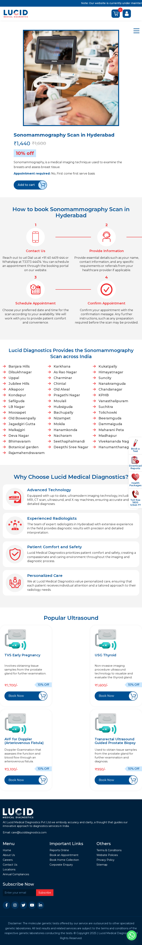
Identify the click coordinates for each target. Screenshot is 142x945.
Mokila (59, 424)
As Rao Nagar (65, 372)
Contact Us (10, 864)
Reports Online (59, 850)
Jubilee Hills (19, 384)
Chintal (60, 384)
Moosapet (17, 412)
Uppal (14, 378)
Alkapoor (16, 389)
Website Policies (107, 855)
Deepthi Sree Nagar (71, 447)
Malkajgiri (17, 430)
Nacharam (63, 436)
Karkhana (62, 366)
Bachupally (63, 412)
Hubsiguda (63, 407)
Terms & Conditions (109, 850)
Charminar (63, 378)
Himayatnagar (111, 372)
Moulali (60, 401)
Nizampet (62, 418)
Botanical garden (24, 447)
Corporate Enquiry (61, 864)
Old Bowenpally (22, 418)
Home (7, 850)
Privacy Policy (105, 860)
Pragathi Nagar (67, 395)
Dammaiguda (110, 424)
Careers (8, 860)
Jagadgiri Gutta (22, 424)
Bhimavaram (20, 441)
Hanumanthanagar (115, 447)
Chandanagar (110, 389)
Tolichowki (108, 412)
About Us (9, 855)
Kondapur (17, 395)
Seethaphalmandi (69, 441)
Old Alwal (62, 389)
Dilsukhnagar (20, 372)
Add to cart (26, 185)
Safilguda (17, 401)
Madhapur (108, 436)
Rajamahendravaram (27, 453)
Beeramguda (110, 418)
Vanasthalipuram (113, 401)
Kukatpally (108, 366)
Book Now (16, 696)
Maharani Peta (111, 430)
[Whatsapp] (132, 935)
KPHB (104, 395)
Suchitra (106, 407)
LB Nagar (17, 407)
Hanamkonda (65, 430)
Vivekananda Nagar (116, 441)
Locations (9, 869)
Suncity (105, 378)
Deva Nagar (19, 436)
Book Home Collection (64, 860)
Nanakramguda (112, 384)
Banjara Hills (19, 366)
